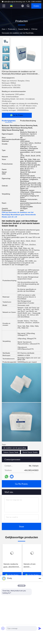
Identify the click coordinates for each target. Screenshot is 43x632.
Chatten (36, 6)
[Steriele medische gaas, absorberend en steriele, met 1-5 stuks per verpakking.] (11, 553)
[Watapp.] (6, 476)
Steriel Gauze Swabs (30, 452)
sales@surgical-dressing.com (14, 2)
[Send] (40, 628)
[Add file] (3, 628)
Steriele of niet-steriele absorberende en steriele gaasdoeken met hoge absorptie (31, 565)
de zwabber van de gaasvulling (14, 448)
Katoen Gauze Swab (10, 452)
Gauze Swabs (23, 29)
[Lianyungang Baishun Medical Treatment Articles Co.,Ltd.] (11, 6)
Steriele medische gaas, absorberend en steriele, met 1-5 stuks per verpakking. (11, 565)
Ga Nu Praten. (21, 484)
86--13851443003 (34, 2)
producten (11, 29)
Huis (3, 29)
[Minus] (39, 578)
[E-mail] (11, 476)
